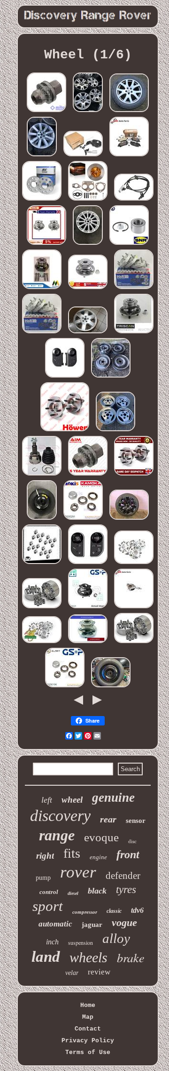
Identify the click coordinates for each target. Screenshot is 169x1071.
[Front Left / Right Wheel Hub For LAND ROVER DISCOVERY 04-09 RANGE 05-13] (88, 288)
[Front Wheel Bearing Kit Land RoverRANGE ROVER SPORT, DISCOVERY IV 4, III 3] (134, 333)
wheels (88, 957)
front (127, 854)
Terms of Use (87, 1052)
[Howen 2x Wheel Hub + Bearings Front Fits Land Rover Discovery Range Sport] (65, 431)
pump (43, 877)
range (57, 835)
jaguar (92, 924)
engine (98, 857)
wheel (72, 800)
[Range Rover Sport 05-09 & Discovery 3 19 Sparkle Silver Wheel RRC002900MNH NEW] (88, 333)
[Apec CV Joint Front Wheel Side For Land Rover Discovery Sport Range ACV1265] (42, 475)
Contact (88, 1028)
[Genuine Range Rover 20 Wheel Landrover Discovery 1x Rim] (87, 244)
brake (131, 957)
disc (132, 841)
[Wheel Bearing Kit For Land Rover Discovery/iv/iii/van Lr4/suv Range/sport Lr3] (88, 608)
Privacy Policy (87, 1040)
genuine (113, 797)
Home (87, 1005)
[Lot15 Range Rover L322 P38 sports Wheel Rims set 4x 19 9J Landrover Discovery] (87, 111)
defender (123, 875)
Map (87, 1017)
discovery (60, 815)
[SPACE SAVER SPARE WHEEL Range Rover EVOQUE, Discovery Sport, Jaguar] (111, 687)
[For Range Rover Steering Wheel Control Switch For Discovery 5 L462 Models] (88, 563)
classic (114, 911)
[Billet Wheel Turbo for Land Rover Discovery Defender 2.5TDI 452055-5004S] (88, 200)
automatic (55, 923)
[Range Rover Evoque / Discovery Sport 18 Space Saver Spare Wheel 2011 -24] (41, 519)
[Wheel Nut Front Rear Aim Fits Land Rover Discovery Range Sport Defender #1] (88, 475)
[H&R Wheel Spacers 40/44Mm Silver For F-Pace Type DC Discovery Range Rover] (42, 333)
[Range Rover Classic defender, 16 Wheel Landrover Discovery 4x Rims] (115, 431)
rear (108, 819)
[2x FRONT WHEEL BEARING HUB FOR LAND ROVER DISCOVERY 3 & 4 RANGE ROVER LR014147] (46, 244)
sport (47, 906)
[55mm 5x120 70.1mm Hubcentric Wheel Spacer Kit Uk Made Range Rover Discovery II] (134, 642)
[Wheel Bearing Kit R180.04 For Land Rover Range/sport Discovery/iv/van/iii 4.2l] (129, 244)
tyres (126, 889)
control (48, 891)
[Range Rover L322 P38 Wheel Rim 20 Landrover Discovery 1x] (41, 156)
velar (71, 972)
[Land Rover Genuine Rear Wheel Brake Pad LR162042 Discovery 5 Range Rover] (129, 156)
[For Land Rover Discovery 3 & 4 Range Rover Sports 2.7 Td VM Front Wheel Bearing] (88, 642)
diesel (73, 893)
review (99, 971)
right (45, 856)
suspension (80, 942)
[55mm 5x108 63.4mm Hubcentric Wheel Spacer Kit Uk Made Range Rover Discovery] (42, 608)
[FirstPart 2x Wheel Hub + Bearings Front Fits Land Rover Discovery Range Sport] (134, 475)
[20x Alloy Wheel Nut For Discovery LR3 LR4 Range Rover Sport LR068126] (42, 563)
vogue (124, 922)
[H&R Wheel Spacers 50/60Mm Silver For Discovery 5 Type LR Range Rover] (134, 288)
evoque (101, 837)
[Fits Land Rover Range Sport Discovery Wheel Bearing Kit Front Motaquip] (42, 288)
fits (71, 853)
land (45, 956)
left (46, 800)
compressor (84, 912)
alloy (116, 938)
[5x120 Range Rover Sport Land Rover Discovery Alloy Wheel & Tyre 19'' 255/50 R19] (129, 111)
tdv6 (137, 910)
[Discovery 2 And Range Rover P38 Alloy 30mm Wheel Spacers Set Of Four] (134, 563)
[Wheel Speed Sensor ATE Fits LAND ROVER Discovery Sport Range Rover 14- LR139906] (134, 200)
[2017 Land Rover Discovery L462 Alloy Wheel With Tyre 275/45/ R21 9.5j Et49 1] (129, 519)
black (97, 890)
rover (78, 872)
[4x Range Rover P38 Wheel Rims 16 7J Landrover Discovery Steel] (111, 377)
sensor (136, 820)
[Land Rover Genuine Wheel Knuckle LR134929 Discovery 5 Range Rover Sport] (134, 608)
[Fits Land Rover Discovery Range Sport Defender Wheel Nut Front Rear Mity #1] (46, 111)
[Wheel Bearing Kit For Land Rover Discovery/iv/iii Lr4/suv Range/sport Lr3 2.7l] (83, 519)
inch (52, 942)
